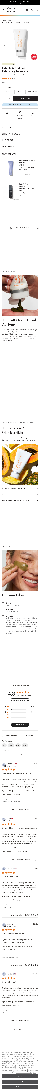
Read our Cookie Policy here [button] (26, 1073)
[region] (19, 707)
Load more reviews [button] (20, 1029)
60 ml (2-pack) (32, 91)
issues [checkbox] (25, 745)
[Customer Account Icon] (32, 10)
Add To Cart (25, 98)
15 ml (7, 91)
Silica (4, 494)
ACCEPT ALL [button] (20, 1082)
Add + (27, 174)
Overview (6, 128)
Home (4, 21)
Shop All (10, 21)
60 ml (20, 91)
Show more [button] (6, 750)
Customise (20, 1076)
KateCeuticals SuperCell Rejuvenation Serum (26, 186)
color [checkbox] (18, 745)
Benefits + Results (11, 134)
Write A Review (20, 725)
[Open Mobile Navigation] (3, 10)
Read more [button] (28, 844)
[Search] (27, 10)
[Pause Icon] (37, 228)
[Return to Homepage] (11, 10)
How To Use (7, 140)
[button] (35, 2)
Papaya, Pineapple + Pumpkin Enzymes (15, 500)
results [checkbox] (11, 745)
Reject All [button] (20, 1087)
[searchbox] (12, 735)
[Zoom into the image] (20, 43)
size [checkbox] (4, 745)
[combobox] (29, 755)
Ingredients (8, 146)
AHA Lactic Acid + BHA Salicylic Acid (15, 488)
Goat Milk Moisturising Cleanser (27, 161)
